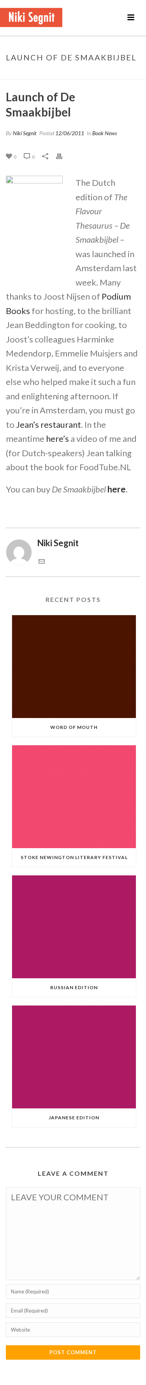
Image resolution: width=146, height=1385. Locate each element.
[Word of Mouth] (74, 666)
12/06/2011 (69, 133)
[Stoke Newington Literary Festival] (74, 796)
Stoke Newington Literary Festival (74, 857)
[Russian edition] (74, 926)
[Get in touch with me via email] (42, 561)
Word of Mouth (74, 727)
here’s (57, 438)
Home (21, 73)
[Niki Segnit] (31, 17)
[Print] (63, 155)
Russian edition (74, 987)
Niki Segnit (25, 133)
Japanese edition (74, 1117)
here (116, 489)
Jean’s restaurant (48, 424)
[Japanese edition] (74, 1057)
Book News (47, 73)
